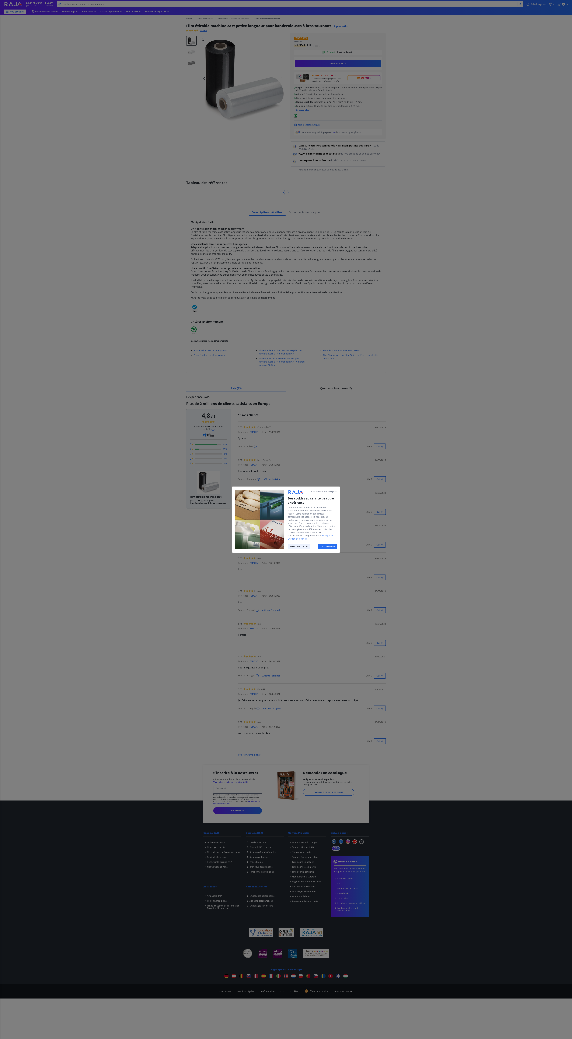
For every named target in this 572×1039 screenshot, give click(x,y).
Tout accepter (327, 546)
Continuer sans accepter (324, 491)
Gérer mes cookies (299, 546)
